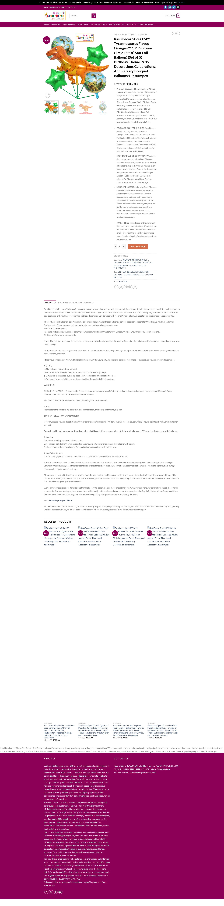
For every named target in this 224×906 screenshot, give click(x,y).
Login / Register (145, 24)
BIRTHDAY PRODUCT (140, 260)
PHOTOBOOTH (120, 268)
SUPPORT (130, 24)
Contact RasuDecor (71, 901)
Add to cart (138, 246)
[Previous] (48, 65)
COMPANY (55, 24)
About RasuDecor (52, 901)
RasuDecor (123, 281)
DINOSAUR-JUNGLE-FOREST (125, 263)
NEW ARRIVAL (69, 24)
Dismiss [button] (181, 2)
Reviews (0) (88, 303)
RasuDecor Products (92, 901)
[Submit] (94, 15)
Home (116, 35)
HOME (46, 24)
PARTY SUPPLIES (98, 24)
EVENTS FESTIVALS (141, 275)
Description (50, 303)
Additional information (70, 303)
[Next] (105, 65)
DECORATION (143, 272)
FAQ (105, 901)
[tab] (50, 302)
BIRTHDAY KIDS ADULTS (127, 272)
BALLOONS (142, 35)
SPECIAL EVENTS (116, 24)
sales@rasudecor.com (146, 772)
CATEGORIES (82, 24)
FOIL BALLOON (142, 263)
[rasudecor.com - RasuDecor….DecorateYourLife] (54, 15)
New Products (128, 265)
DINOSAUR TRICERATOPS (124, 275)
